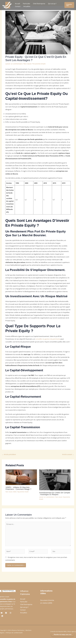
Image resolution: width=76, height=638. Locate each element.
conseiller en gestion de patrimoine (47, 339)
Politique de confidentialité (14, 633)
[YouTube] (1, 612)
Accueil (17, 4)
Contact (17, 6)
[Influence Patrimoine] (7, 5)
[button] (69, 5)
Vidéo (14, 492)
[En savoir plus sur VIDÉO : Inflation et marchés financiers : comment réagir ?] (21, 477)
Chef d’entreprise (39, 4)
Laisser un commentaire (13, 64)
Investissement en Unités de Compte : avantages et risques (54, 493)
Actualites (26, 6)
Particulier (26, 4)
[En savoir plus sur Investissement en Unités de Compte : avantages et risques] (55, 480)
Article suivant (68, 454)
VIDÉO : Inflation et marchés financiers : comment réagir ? (18, 488)
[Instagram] (10, 612)
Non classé (27, 64)
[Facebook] (6, 612)
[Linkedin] (2, 616)
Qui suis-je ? (52, 4)
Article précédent (9, 454)
